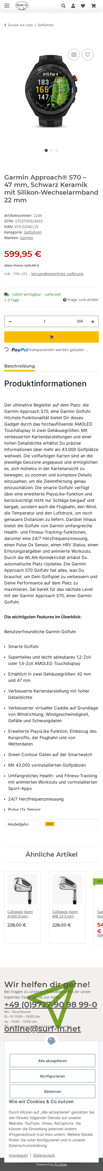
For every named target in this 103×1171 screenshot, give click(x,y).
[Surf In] (24, 6)
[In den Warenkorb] (8, 41)
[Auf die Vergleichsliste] (74, 54)
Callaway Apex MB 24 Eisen (65, 914)
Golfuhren (33, 232)
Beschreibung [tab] (19, 366)
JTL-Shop (60, 1164)
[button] (64, 6)
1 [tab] (46, 150)
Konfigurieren (52, 1076)
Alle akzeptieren (52, 1060)
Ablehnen (52, 1091)
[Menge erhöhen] (93, 321)
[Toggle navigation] (7, 3)
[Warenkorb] (93, 6)
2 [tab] (51, 150)
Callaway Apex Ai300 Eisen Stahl (20, 914)
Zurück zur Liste (20, 25)
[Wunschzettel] (83, 6)
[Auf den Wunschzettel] (87, 54)
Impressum (18, 1155)
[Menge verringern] (10, 321)
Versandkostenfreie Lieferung (57, 273)
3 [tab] (56, 150)
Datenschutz (44, 1155)
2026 (49, 824)
